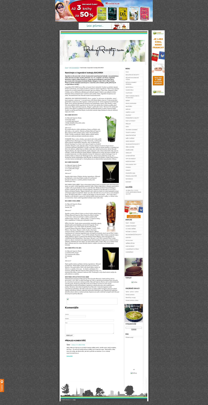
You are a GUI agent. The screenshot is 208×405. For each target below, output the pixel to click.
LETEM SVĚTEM (130, 155)
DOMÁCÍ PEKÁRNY (131, 226)
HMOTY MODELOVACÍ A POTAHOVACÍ (132, 96)
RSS (74, 399)
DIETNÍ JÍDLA (129, 87)
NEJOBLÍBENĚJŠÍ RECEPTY (133, 234)
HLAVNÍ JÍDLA (129, 90)
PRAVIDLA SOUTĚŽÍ (131, 176)
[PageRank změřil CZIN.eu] (134, 373)
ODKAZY (128, 170)
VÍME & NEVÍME (130, 147)
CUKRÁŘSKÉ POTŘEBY (132, 249)
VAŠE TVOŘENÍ (130, 138)
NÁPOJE (128, 109)
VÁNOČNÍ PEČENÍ (131, 135)
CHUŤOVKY (129, 93)
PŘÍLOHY (128, 123)
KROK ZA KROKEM (131, 103)
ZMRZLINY (129, 152)
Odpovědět (69, 356)
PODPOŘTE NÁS (130, 173)
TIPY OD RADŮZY (131, 158)
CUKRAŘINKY (129, 252)
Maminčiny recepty (131, 297)
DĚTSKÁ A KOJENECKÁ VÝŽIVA (132, 78)
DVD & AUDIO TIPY (131, 164)
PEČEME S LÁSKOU (131, 231)
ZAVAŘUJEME (129, 150)
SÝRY (127, 126)
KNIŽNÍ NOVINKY (130, 161)
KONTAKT (128, 182)
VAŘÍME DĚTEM (130, 243)
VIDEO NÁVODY (130, 141)
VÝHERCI (128, 167)
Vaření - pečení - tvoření (132, 291)
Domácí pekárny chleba (132, 300)
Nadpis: (67, 318)
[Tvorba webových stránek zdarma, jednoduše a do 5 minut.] (72, 399)
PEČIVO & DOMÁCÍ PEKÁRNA (131, 83)
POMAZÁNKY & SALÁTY (132, 118)
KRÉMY (128, 100)
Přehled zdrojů (129, 337)
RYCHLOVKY (129, 240)
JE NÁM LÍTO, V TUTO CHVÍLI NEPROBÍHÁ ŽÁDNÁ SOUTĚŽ (133, 192)
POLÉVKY (128, 115)
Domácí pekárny (130, 294)
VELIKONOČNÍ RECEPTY (133, 144)
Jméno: (67, 314)
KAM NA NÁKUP (130, 246)
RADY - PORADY (130, 223)
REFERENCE (129, 179)
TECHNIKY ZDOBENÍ (131, 129)
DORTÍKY (128, 237)
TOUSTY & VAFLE (131, 132)
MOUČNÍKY (129, 106)
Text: (66, 322)
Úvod (127, 72)
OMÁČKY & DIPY (130, 112)
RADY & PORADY (130, 121)
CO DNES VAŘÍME (131, 228)
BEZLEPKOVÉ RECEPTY (132, 74)
